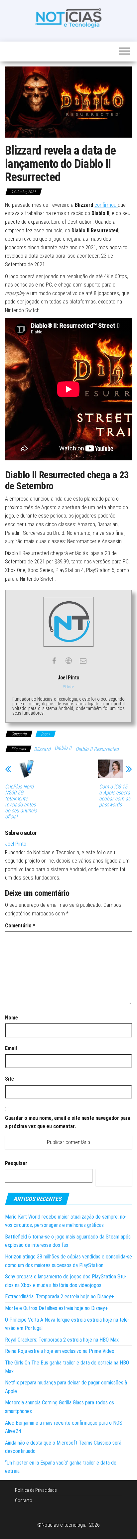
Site (9, 1079)
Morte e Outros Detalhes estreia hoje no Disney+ (56, 1308)
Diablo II (63, 748)
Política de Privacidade (36, 1490)
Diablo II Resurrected (97, 749)
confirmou (106, 205)
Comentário (20, 925)
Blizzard (42, 749)
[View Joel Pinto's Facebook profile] (54, 660)
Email (11, 1048)
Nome (11, 1017)
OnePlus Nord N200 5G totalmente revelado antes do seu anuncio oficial (21, 802)
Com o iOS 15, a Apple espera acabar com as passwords (114, 796)
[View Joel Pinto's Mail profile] (83, 660)
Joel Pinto (15, 844)
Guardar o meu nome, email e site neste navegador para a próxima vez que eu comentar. (67, 1122)
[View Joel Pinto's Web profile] (68, 660)
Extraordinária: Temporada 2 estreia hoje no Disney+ (59, 1296)
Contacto (23, 1500)
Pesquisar (16, 1163)
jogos (45, 734)
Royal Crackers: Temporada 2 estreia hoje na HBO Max (62, 1340)
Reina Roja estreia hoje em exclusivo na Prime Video (59, 1351)
